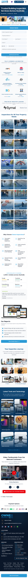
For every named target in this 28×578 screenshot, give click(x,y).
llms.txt (23, 566)
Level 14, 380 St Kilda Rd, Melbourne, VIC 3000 (13, 536)
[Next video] (18, 487)
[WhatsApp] (17, 527)
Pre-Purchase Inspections (7, 545)
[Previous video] (10, 487)
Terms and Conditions (8, 566)
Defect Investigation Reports (6, 551)
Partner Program (7, 564)
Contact (22, 563)
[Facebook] (2, 527)
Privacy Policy (17, 566)
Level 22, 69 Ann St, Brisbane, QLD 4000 (12, 539)
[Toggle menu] (25, 2)
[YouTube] (11, 527)
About (4, 563)
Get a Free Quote (14, 575)
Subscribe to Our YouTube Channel (15, 491)
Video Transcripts (7, 496)
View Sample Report (13, 341)
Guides (14, 563)
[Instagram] (5, 527)
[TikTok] (14, 527)
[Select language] (12, 1)
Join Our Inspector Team (18, 564)
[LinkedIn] (8, 527)
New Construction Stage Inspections (6, 548)
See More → (4, 555)
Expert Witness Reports (6, 553)
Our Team (9, 563)
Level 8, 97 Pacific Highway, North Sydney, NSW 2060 (13, 534)
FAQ (18, 563)
